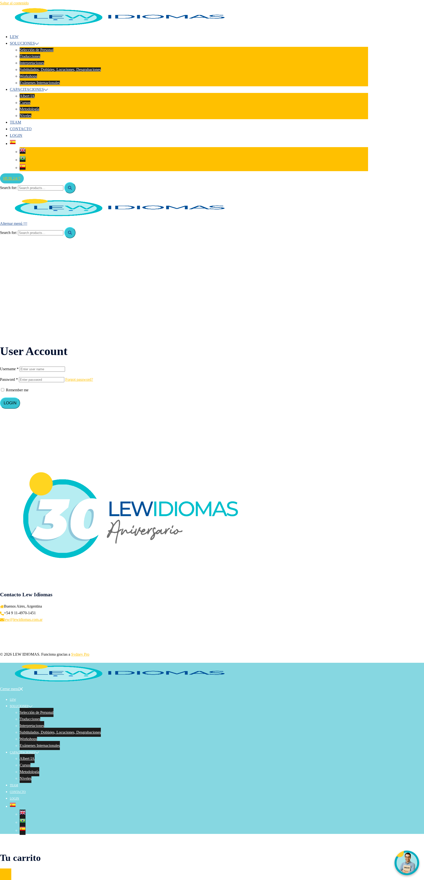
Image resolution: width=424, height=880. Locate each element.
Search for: (8, 188)
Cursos (25, 103)
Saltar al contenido (14, 3)
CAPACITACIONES (27, 89)
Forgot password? (79, 379)
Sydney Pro (80, 654)
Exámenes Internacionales (40, 83)
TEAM (15, 122)
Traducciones (30, 56)
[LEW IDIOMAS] (125, 26)
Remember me (16, 390)
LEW (14, 37)
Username (9, 369)
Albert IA (27, 96)
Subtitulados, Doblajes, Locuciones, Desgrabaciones (60, 69)
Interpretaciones (32, 63)
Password (9, 379)
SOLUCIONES (22, 43)
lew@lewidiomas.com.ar (23, 619)
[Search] (70, 187)
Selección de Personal (36, 50)
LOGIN (16, 135)
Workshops (28, 76)
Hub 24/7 (12, 178)
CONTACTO (21, 129)
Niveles (25, 116)
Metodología (29, 109)
